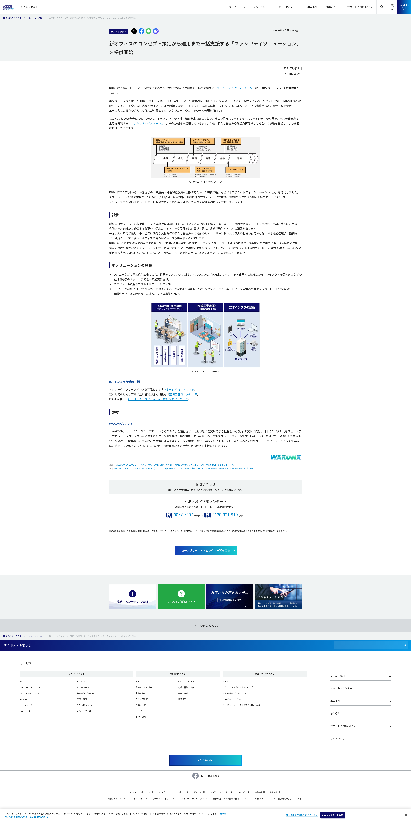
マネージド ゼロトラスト (178, 389)
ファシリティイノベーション (148, 123)
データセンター (27, 705)
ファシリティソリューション (234, 88)
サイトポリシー (138, 798)
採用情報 (273, 792)
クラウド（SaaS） (85, 705)
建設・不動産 (142, 699)
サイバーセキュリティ (30, 687)
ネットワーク (83, 687)
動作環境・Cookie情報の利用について (229, 798)
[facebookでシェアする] (141, 31)
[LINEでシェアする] (148, 31)
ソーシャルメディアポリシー (192, 798)
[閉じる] (405, 814)
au (149, 792)
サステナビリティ (193, 792)
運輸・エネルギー (144, 687)
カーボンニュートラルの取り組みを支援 (241, 705)
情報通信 (182, 699)
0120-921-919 (225, 514)
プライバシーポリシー (162, 798)
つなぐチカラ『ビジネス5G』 (236, 687)
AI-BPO (23, 699)
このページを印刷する (282, 30)
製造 (138, 681)
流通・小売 (141, 705)
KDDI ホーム (135, 792)
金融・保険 (141, 693)
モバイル (81, 681)
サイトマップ (337, 738)
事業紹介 (335, 713)
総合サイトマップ (115, 798)
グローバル (25, 711)
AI (21, 681)
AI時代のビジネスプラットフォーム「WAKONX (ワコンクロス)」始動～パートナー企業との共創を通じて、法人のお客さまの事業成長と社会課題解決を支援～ (181, 468)
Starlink (226, 681)
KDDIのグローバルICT (233, 699)
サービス (26, 663)
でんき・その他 (84, 711)
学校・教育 (141, 717)
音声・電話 (82, 699)
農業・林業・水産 (186, 687)
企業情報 (258, 792)
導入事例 (335, 701)
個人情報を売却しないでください (302, 815)
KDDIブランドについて (168, 792)
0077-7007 (183, 514)
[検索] (405, 645)
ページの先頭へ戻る (207, 626)
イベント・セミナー (341, 688)
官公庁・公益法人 (186, 681)
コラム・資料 (337, 675)
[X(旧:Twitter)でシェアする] (134, 31)
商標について (260, 798)
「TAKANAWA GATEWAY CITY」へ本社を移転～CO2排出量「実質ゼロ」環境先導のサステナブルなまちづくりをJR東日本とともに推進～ (172, 464)
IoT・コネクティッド (29, 693)
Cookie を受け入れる (332, 815)
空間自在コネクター (181, 394)
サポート (342, 726)
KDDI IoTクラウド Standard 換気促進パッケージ (158, 399)
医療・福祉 (183, 693)
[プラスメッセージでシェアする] (156, 31)
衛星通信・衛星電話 (86, 693)
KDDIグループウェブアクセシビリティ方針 (228, 792)
